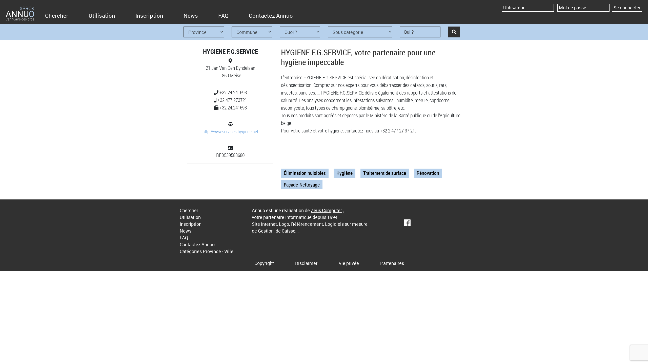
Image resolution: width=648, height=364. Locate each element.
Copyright (264, 263)
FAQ (223, 15)
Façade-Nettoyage (302, 184)
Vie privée (349, 263)
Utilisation (102, 15)
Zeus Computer (326, 210)
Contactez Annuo (271, 15)
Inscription (149, 15)
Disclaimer (306, 263)
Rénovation (428, 173)
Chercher (56, 15)
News (191, 15)
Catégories (191, 251)
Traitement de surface (384, 173)
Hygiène (344, 173)
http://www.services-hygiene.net (230, 131)
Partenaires (392, 263)
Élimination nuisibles (305, 173)
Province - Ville (218, 251)
